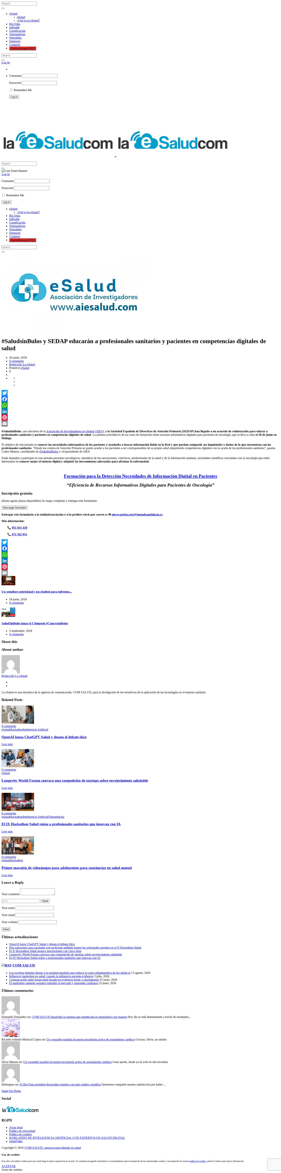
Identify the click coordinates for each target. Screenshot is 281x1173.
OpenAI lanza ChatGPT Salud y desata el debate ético (44, 737)
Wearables (15, 37)
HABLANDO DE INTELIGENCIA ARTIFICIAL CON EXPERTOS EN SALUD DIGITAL (67, 1137)
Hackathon (16, 729)
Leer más (7, 744)
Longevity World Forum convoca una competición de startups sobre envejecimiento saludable (75, 780)
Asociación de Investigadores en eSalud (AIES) (75, 431)
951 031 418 (19, 527)
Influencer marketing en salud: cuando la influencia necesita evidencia (51, 976)
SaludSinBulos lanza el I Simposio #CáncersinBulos (35, 623)
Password (15, 82)
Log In (6, 62)
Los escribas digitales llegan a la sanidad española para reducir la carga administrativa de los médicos (69, 972)
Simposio (14, 41)
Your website (9, 922)
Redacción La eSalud (22, 364)
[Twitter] (140, 393)
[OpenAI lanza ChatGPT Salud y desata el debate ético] (18, 722)
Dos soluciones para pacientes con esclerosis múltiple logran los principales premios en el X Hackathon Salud (75, 947)
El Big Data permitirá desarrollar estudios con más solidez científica (60, 1084)
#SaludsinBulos (48, 451)
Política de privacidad (22, 1131)
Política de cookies (20, 1134)
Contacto (14, 44)
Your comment (10, 894)
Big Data (14, 24)
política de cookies (197, 1161)
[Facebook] (140, 399)
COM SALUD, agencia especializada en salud (52, 1147)
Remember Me (22, 90)
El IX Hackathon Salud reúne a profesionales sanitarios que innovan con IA (61, 824)
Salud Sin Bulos (11, 1091)
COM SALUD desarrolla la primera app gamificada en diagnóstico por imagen (79, 1017)
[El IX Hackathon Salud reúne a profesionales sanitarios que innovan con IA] (18, 810)
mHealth (14, 27)
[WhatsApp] (140, 405)
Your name (8, 907)
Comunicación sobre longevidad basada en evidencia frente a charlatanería (54, 979)
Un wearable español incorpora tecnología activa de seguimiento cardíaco (90, 1039)
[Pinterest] (140, 417)
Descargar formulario (14, 507)
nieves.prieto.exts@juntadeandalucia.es (137, 514)
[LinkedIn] (140, 411)
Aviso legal (16, 1127)
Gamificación (17, 30)
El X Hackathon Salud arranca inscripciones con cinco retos (45, 951)
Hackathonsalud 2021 (23, 48)
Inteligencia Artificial (35, 729)
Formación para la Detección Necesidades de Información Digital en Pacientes (140, 476)
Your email (8, 915)
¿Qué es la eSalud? (28, 20)
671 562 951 (19, 534)
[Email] (140, 423)
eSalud (13, 13)
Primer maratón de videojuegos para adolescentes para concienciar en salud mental (67, 868)
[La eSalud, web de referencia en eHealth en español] (115, 153)
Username (15, 75)
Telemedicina (17, 34)
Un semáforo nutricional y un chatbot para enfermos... (37, 591)
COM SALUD (23, 965)
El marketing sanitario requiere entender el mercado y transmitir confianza (53, 983)
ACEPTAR (9, 1166)
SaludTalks (16, 1141)
